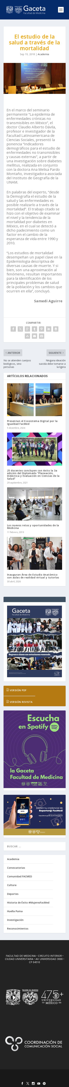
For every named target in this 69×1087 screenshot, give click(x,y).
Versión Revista (21, 702)
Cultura (11, 885)
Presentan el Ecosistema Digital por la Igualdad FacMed (32, 422)
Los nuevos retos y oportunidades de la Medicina (33, 527)
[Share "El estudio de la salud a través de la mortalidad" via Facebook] (13, 329)
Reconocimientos (17, 928)
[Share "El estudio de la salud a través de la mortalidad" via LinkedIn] (48, 329)
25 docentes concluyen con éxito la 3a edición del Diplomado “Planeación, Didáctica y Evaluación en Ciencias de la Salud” (33, 474)
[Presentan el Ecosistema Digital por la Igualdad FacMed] (34, 399)
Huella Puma (15, 911)
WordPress (34, 1078)
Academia (43, 54)
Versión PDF (18, 690)
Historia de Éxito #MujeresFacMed (28, 902)
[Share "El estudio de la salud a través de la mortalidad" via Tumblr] (34, 329)
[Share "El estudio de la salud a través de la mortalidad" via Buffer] (55, 329)
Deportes (12, 894)
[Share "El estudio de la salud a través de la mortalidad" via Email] (34, 336)
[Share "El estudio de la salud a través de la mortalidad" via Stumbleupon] (27, 336)
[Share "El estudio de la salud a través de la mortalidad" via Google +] (27, 329)
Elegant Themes (33, 1074)
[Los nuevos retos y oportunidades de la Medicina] (34, 503)
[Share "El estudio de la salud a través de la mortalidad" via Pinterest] (41, 329)
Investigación (15, 920)
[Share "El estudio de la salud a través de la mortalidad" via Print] (41, 336)
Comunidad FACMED (19, 876)
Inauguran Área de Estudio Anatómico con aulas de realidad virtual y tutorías (33, 576)
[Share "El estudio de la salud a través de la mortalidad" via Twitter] (20, 329)
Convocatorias (16, 867)
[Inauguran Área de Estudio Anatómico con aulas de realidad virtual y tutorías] (34, 553)
